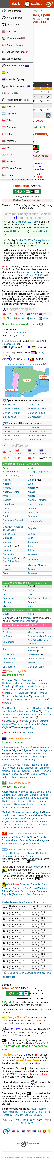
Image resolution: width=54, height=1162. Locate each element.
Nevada (7, 703)
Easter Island (19, 873)
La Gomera (8, 642)
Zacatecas (29, 827)
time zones (28, 732)
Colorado (18, 683)
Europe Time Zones (14, 742)
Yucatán (18, 827)
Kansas (36, 689)
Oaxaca (28, 815)
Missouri (19, 699)
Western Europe (28, 777)
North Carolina (15, 711)
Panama (30, 856)
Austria (34, 747)
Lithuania (44, 768)
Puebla (14, 818)
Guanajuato (19, 804)
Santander (19, 520)
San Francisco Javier (38, 598)
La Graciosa (9, 667)
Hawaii (29, 686)
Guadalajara (9, 554)
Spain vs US (20, 231)
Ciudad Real (9, 534)
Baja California (37, 792)
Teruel (31, 546)
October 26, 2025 (34, 275)
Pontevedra (33, 512)
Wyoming (28, 727)
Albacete (7, 480)
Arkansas (37, 680)
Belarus (6, 750)
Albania (6, 747)
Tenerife (7, 649)
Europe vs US (10, 417)
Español (10, 175)
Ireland (44, 765)
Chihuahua (7, 798)
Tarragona (33, 542)
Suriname (13, 843)
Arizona (27, 680)
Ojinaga (38, 815)
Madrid (22, 332)
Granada (7, 550)
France (24, 759)
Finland (15, 759)
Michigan (24, 696)
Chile (9, 120)
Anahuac (23, 792)
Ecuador (6, 840)
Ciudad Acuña (22, 798)
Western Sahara (14, 168)
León (30, 476)
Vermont (44, 721)
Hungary (26, 765)
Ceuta (6, 614)
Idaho (38, 686)
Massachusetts (9, 696)
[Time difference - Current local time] (6, 1131)
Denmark (24, 756)
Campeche (22, 795)
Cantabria (8, 520)
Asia (32, 318)
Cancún (34, 795)
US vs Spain (34, 404)
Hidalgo (42, 804)
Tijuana (37, 824)
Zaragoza (32, 573)
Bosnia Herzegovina (42, 750)
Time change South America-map (25, 833)
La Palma (7, 636)
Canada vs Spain (36, 413)
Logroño (42, 471)
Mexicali (6, 812)
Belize (5, 853)
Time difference (13, 11)
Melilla (31, 614)
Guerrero (31, 804)
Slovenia (24, 774)
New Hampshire (10, 708)
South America (34, 867)
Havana (7, 888)
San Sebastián (35, 521)
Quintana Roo (38, 818)
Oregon (18, 714)
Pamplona (43, 500)
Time (17, 1143)
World (45, 318)
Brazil (25, 837)
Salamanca (33, 516)
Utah (35, 721)
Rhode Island (45, 714)
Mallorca (7, 602)
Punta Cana (19, 894)
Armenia (25, 747)
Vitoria (13, 476)
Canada (21, 313)
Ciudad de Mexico (39, 798)
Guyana (32, 840)
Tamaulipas (18, 824)
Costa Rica (15, 853)
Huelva (6, 565)
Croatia (33, 753)
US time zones (13, 38)
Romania (46, 771)
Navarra (32, 500)
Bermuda (35, 884)
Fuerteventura (10, 658)
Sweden (42, 774)
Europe (34, 313)
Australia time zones (16, 86)
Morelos (29, 812)
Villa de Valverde (36, 632)
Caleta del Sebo (36, 667)
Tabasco (6, 824)
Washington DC (32, 724)
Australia (46, 313)
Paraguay (11, 127)
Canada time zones (16, 52)
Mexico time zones (15, 100)
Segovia (32, 528)
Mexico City (12, 93)
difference (33, 1143)
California (7, 683)
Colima (32, 801)
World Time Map (14, 18)
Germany (6, 765)
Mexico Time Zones (13, 786)
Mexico (21, 318)
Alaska (17, 680)
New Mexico (39, 708)
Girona (6, 546)
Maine (33, 693)
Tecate (28, 824)
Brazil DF (11, 107)
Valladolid (33, 560)
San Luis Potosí (20, 821)
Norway (26, 771)
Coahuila (22, 801)
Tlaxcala (47, 824)
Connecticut (30, 683)
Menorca (7, 606)
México (14, 807)
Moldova (6, 771)
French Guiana (19, 840)
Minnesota (40, 696)
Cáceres (7, 512)
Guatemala (41, 853)
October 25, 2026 (24, 222)
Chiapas (44, 795)
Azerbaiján (44, 747)
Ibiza (5, 594)
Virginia (6, 724)
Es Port (31, 590)
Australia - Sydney (15, 79)
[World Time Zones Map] (41, 324)
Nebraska (41, 699)
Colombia (41, 837)
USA (8, 313)
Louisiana (23, 693)
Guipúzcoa (8, 558)
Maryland (42, 693)
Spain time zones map (24, 621)
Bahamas (24, 884)
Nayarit (37, 812)
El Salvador (28, 853)
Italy (4, 768)
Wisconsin (16, 727)
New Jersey (25, 708)
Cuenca (7, 542)
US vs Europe (35, 417)
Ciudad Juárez (9, 801)
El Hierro (7, 632)
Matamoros (25, 807)
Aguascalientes (9, 792)
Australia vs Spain (37, 409)
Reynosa (6, 821)
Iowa (27, 689)
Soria (30, 538)
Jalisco (5, 807)
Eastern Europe (38, 756)
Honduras (7, 856)
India (4, 1112)
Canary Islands (42, 240)
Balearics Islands (10, 344)
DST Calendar (13, 24)
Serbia (15, 774)
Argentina (11, 113)
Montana (29, 699)
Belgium (15, 750)
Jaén (5, 573)
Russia (6, 774)
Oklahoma (7, 714)
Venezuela (35, 843)
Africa (9, 318)
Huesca (7, 569)
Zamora (31, 569)
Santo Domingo (34, 894)
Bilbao (41, 565)
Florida (6, 686)
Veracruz (7, 827)
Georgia (20, 686)
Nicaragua (19, 856)
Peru (4, 843)
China (34, 457)
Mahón (31, 606)
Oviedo (17, 492)
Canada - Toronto (14, 45)
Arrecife (31, 663)
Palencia (32, 508)
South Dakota (27, 717)
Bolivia (16, 837)
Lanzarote (8, 663)
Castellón (7, 527)
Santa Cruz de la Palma (39, 636)
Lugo (30, 484)
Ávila (5, 496)
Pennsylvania (30, 714)
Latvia (20, 768)
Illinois (5, 689)
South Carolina (10, 717)
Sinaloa (34, 821)
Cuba (9, 134)
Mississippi (7, 699)
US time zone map (13, 674)
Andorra (15, 747)
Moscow (16, 771)
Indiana (15, 689)
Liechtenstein (31, 768)
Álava (6, 476)
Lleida (31, 480)
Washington (17, 724)
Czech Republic (10, 756)
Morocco (10, 161)
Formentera (8, 598)
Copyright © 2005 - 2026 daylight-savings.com (27, 1157)
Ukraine (14, 777)
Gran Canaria (9, 654)
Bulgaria (25, 750)
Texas (24, 721)
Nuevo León (17, 815)
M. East (47, 457)
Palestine (11, 141)
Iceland (35, 765)
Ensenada (7, 804)
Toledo (31, 550)
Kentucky (7, 693)
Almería (7, 488)
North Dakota (31, 711)
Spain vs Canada (11, 413)
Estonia (6, 759)
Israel (9, 154)
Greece (16, 765)
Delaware (42, 683)
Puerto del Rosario (37, 658)
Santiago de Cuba (21, 888)
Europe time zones (15, 65)
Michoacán (17, 812)
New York (11, 31)
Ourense (32, 504)
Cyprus (42, 753)
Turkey (5, 777)
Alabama (7, 680)
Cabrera (7, 590)
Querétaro (25, 818)
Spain (9, 72)
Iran (8, 148)
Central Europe (13, 59)
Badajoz (7, 500)
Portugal (36, 771)
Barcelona (21, 335)
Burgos (6, 508)
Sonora (43, 821)
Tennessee (8, 721)
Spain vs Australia (12, 409)
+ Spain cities (38, 127)
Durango (42, 801)
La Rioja (32, 471)
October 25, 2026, (24, 240)
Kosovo (11, 768)
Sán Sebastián (10, 561)
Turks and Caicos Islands (22, 891)
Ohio (47, 711)
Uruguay (23, 843)
